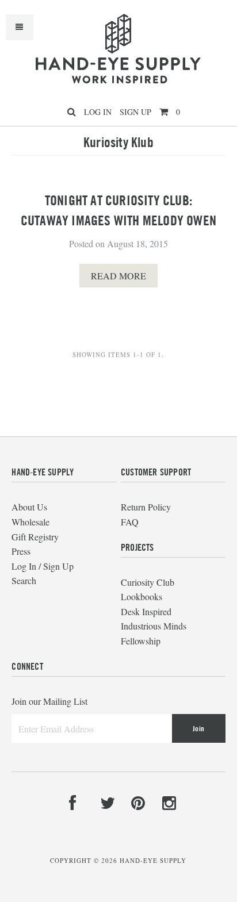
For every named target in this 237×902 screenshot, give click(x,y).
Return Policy (146, 507)
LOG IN (98, 111)
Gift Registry (35, 537)
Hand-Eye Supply (153, 860)
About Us (29, 507)
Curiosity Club (147, 582)
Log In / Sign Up (43, 566)
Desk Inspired (146, 611)
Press (21, 551)
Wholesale (30, 522)
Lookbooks (141, 596)
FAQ (130, 522)
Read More (118, 276)
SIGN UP (135, 111)
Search (24, 580)
